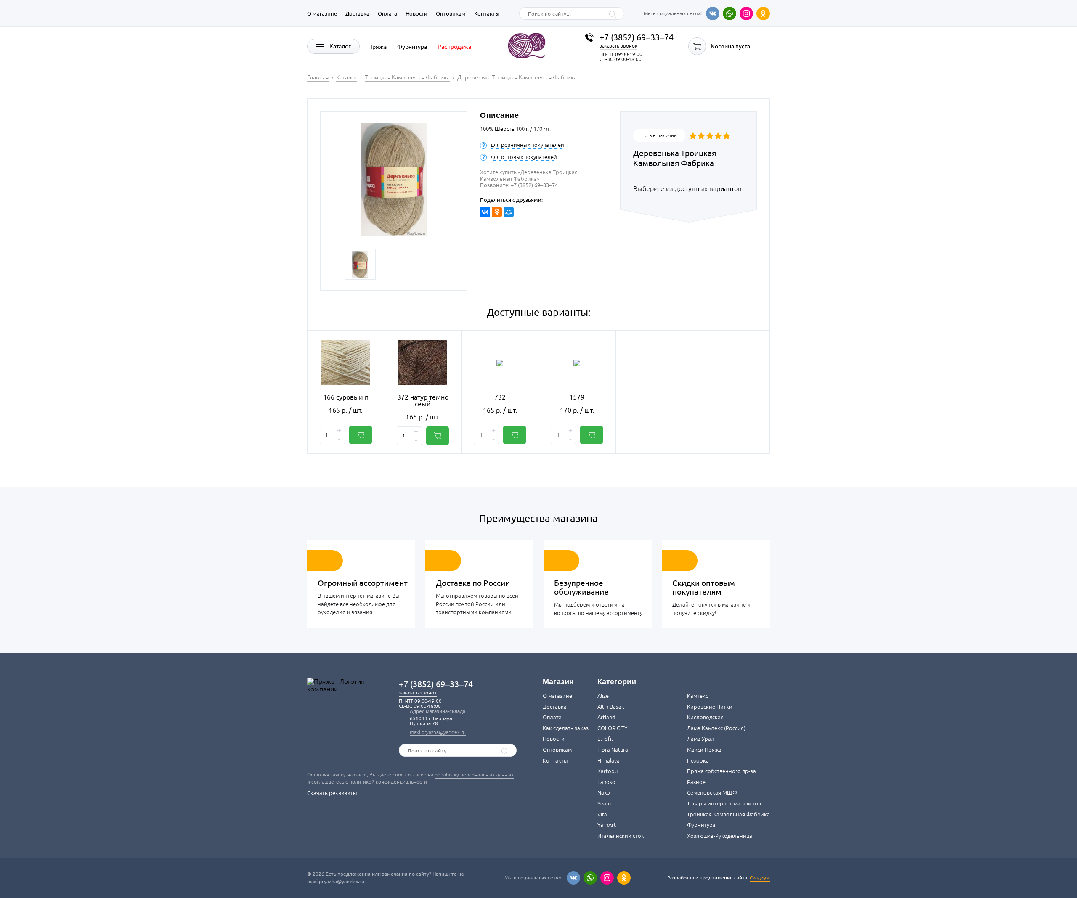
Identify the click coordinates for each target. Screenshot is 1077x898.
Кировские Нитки (709, 707)
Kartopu (607, 771)
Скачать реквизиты (332, 793)
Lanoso (606, 782)
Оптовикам (451, 13)
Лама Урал (700, 739)
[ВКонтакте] (485, 212)
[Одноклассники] (763, 13)
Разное (696, 782)
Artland (606, 717)
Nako (603, 792)
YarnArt (606, 825)
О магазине (322, 13)
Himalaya (608, 760)
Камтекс (697, 696)
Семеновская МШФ (712, 792)
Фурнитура (412, 46)
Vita (602, 814)
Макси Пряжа (704, 749)
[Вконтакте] (712, 13)
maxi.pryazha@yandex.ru (438, 732)
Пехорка (698, 760)
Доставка (357, 13)
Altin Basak (610, 707)
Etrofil (605, 739)
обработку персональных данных (474, 774)
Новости (416, 13)
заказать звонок (618, 45)
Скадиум (760, 877)
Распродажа (454, 46)
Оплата (387, 13)
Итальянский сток (620, 836)
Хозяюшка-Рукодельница (719, 836)
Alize (603, 696)
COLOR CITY (612, 728)
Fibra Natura (612, 749)
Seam (604, 803)
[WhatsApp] (729, 13)
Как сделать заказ (566, 728)
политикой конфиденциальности (388, 781)
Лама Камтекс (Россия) (716, 728)
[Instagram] (746, 13)
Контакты (486, 13)
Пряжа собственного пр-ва (721, 771)
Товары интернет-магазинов (724, 803)
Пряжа (377, 46)
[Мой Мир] (509, 212)
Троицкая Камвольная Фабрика (728, 814)
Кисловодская (705, 717)
